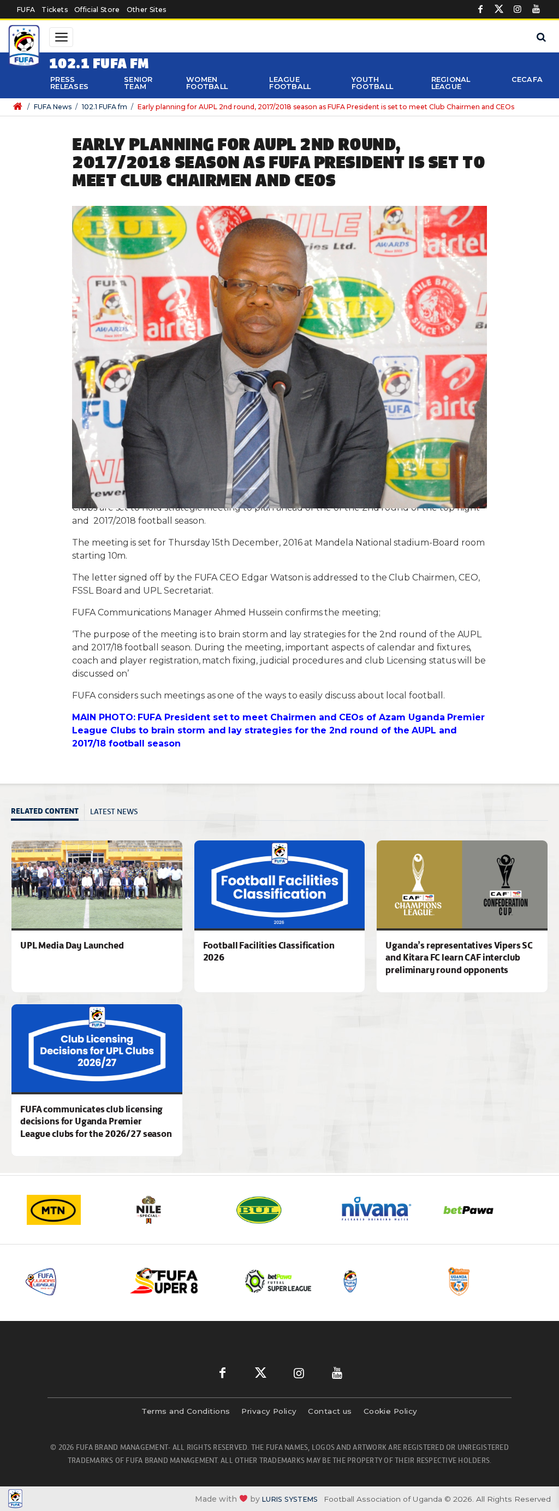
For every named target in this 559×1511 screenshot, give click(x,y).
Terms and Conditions (185, 1411)
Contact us (330, 1411)
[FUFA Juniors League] (69, 1281)
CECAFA (527, 79)
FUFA (26, 9)
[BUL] (276, 1210)
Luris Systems (290, 1499)
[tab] (48, 812)
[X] (499, 9)
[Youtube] (536, 9)
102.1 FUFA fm (104, 107)
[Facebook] (480, 9)
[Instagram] (517, 9)
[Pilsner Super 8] (174, 1281)
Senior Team (138, 83)
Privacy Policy (268, 1411)
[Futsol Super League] (280, 1281)
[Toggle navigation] (61, 37)
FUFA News (53, 107)
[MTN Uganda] (69, 1210)
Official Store (97, 9)
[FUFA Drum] (385, 1281)
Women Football (207, 83)
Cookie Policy (391, 1411)
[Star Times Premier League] (490, 1281)
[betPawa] (484, 1210)
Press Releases (69, 83)
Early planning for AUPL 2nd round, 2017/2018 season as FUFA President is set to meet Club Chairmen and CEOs (326, 107)
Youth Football (372, 83)
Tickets (54, 9)
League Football (290, 83)
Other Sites (146, 9)
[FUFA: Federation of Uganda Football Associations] (24, 47)
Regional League (451, 83)
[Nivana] (380, 1210)
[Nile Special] (173, 1210)
